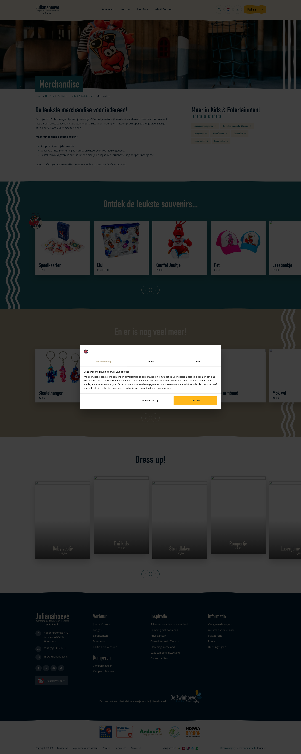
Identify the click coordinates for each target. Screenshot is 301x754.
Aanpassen (148, 400)
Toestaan (195, 400)
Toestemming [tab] (103, 361)
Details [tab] (150, 361)
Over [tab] (197, 361)
